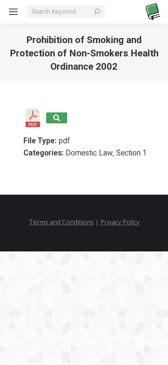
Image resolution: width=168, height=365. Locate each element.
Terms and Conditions (61, 222)
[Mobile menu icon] (13, 11)
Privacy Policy (119, 222)
